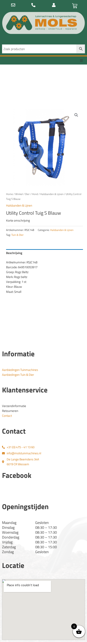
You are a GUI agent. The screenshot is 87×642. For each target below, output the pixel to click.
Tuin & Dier (17, 235)
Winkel (19, 194)
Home (9, 194)
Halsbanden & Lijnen (52, 194)
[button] (81, 60)
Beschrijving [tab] (14, 253)
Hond (35, 194)
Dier (27, 194)
